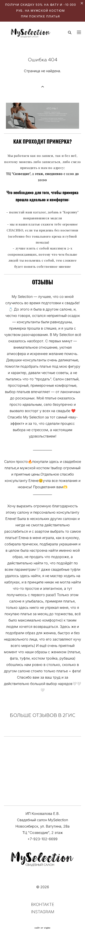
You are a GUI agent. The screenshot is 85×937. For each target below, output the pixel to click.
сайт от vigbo (42, 928)
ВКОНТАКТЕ (42, 904)
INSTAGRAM (42, 911)
